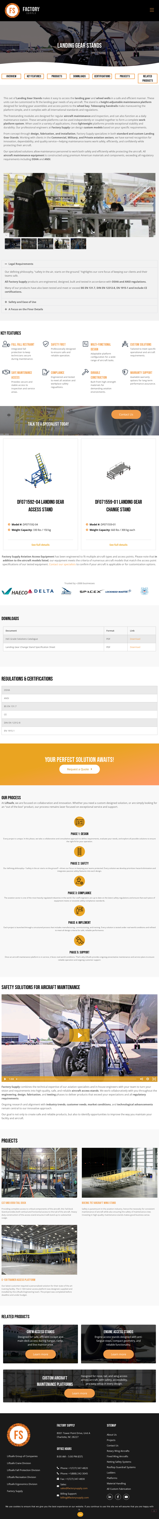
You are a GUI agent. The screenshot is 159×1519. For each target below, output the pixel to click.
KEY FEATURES (34, 76)
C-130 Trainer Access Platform (18, 1280)
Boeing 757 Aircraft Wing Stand (99, 1203)
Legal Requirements (21, 264)
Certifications (102, 76)
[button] (79, 263)
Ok (80, 1514)
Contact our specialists (62, 564)
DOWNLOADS (79, 76)
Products (57, 76)
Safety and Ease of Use (22, 302)
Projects (125, 76)
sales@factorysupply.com (74, 1488)
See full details (41, 544)
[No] (154, 1510)
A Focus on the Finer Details (26, 309)
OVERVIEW (11, 76)
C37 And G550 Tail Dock (14, 1203)
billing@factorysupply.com (74, 1497)
